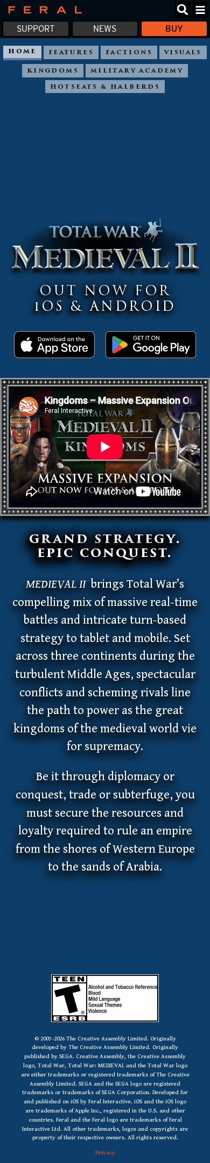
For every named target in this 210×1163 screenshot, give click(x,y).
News (104, 29)
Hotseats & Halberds (105, 87)
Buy (174, 29)
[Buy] (54, 350)
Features (71, 53)
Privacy (105, 1152)
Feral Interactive (42, 10)
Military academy (136, 71)
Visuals (183, 53)
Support (35, 29)
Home (22, 52)
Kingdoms (53, 71)
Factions (129, 53)
